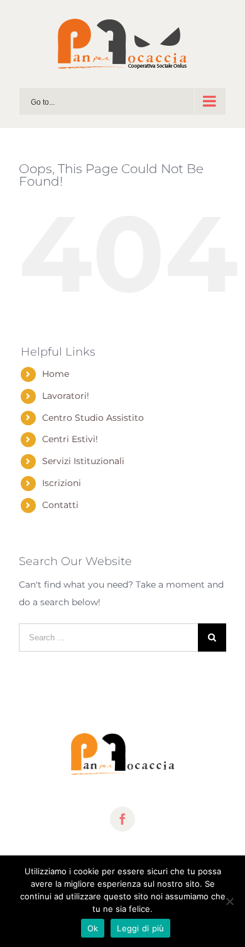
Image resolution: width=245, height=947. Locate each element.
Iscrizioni (61, 483)
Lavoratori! (65, 395)
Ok (93, 928)
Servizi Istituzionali (83, 461)
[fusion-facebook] (122, 819)
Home (55, 373)
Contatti (60, 505)
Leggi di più (140, 928)
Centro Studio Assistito (93, 417)
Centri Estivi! (70, 439)
